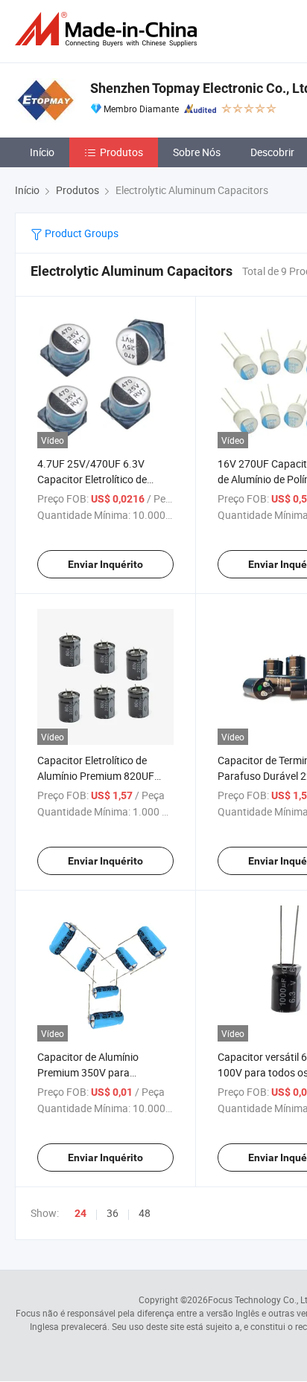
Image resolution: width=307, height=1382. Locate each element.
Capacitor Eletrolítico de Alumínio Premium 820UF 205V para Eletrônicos (95, 775)
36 (112, 1213)
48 (145, 1213)
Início (42, 152)
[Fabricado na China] (109, 29)
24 (80, 1213)
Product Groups (80, 233)
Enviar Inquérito (105, 564)
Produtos (121, 152)
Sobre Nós (197, 152)
